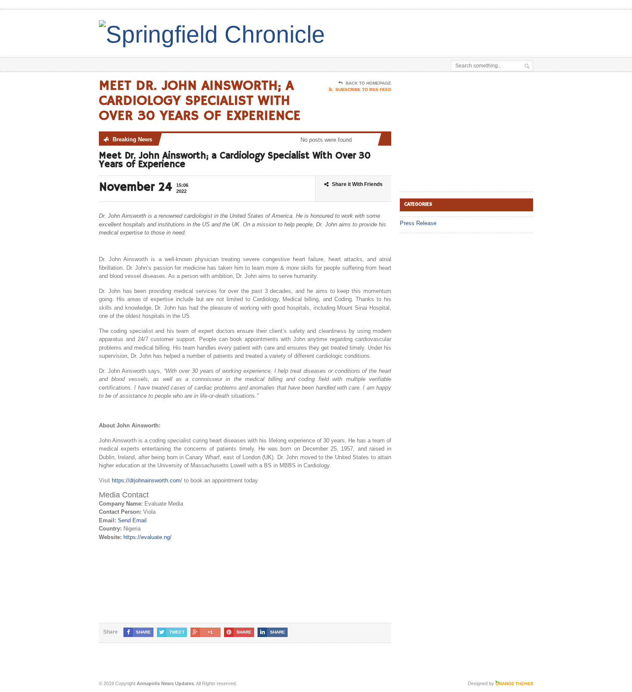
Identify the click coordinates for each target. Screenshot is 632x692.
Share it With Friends (357, 184)
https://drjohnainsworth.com (146, 480)
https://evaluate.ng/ (147, 537)
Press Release (418, 223)
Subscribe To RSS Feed (363, 89)
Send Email (132, 520)
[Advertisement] (432, 31)
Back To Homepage (368, 83)
